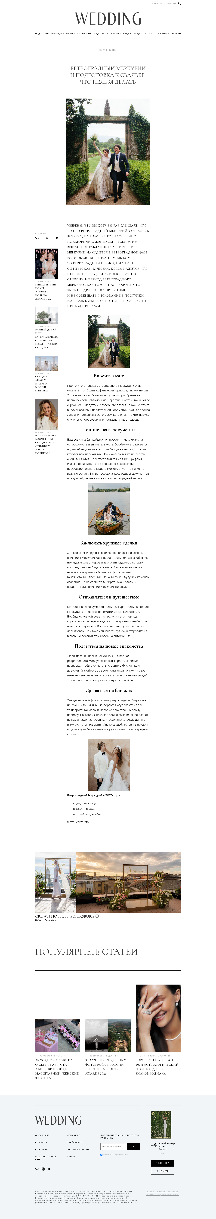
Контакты (170, 3)
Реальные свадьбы (121, 33)
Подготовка (42, 33)
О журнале (156, 3)
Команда (41, 1142)
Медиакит (73, 1135)
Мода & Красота (143, 33)
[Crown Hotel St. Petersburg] (85, 918)
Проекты (176, 33)
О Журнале (42, 1135)
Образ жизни (161, 33)
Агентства (72, 33)
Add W (71, 1157)
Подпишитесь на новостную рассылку (119, 1136)
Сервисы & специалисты (94, 33)
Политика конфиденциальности (162, 1195)
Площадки (57, 33)
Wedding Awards (78, 1150)
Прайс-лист (75, 1142)
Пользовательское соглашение (162, 1191)
